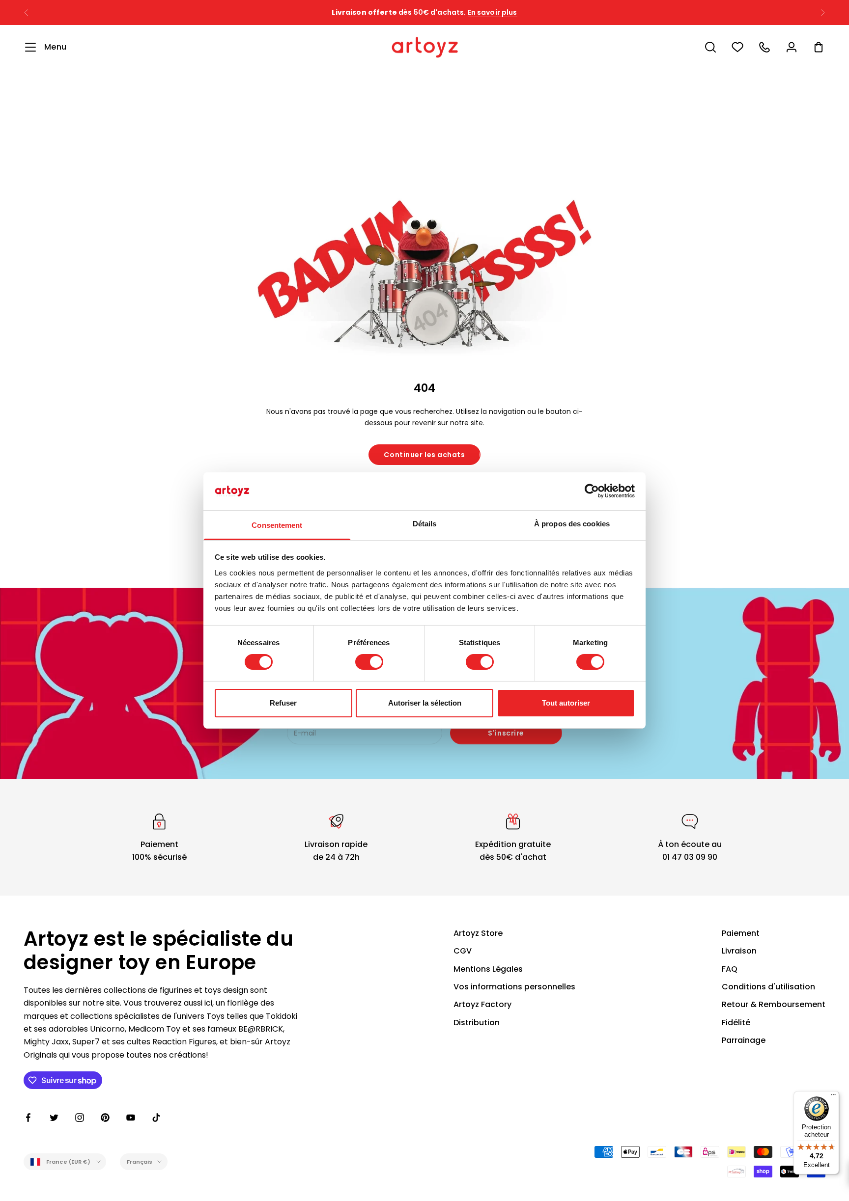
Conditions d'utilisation (768, 986)
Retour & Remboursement (773, 1004)
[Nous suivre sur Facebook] (28, 1117)
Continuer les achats (424, 455)
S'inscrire (506, 733)
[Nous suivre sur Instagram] (80, 1117)
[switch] (369, 662)
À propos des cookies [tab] (572, 523)
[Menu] (833, 1097)
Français (140, 1162)
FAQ (729, 969)
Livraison (739, 950)
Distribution (476, 1022)
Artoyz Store (478, 933)
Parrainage (743, 1040)
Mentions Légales (488, 969)
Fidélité (736, 1022)
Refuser (283, 703)
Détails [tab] (425, 523)
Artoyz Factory (482, 1004)
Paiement (741, 933)
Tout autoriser (566, 703)
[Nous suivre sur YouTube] (131, 1117)
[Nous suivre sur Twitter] (54, 1117)
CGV (462, 950)
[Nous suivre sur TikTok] (156, 1117)
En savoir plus (492, 12)
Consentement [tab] (277, 525)
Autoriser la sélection (424, 703)
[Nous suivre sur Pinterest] (105, 1117)
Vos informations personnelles (514, 986)
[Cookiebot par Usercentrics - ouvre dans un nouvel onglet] (592, 491)
